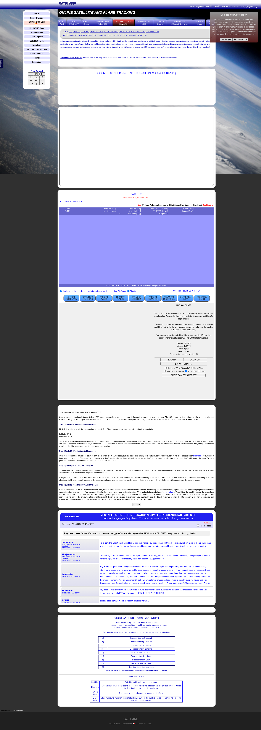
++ (42, 80)
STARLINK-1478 (138, 32)
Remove (67, 201)
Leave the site (240, 39)
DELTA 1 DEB (124, 32)
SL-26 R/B (85, 32)
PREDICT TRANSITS (153, 298)
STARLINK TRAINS (37, 22)
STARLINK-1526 (96, 32)
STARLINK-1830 (100, 35)
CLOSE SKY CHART (202, 298)
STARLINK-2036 (152, 32)
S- (43, 77)
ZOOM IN (172, 360)
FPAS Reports (37, 37)
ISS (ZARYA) (74, 32)
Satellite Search (37, 41)
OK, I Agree (226, 39)
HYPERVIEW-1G (114, 35)
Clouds (133, 291)
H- (31, 77)
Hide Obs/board (120, 291)
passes (158, 41)
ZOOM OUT (195, 360)
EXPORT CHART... (183, 364)
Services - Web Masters (36, 49)
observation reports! (155, 47)
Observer (177, 291)
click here (197, 456)
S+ (42, 74)
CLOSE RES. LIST (185, 298)
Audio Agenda (37, 32)
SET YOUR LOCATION (137, 298)
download (154, 627)
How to (37, 58)
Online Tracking (36, 18)
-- (31, 80)
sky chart (200, 41)
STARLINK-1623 (111, 32)
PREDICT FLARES (120, 298)
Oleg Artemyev (17, 711)
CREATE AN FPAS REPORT (184, 375)
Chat (215, 7)
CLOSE (137, 505)
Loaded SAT (187, 211)
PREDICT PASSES (104, 298)
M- (37, 77)
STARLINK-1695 (129, 35)
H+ (31, 74)
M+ (36, 74)
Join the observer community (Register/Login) (240, 7)
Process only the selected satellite (95, 291)
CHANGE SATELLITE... (71, 298)
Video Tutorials (36, 54)
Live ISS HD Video (36, 28)
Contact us (36, 62)
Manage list (77, 201)
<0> (37, 80)
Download (36, 45)
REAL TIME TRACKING (87, 298)
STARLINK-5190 (85, 35)
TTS (31, 83)
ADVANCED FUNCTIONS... (169, 298)
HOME (36, 14)
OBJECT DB (142, 35)
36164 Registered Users (200, 7)
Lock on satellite (70, 291)
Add (61, 201)
